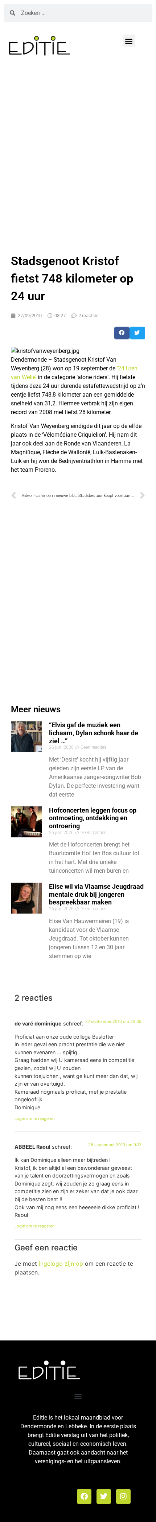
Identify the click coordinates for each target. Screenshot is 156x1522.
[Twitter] (104, 1496)
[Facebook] (84, 1496)
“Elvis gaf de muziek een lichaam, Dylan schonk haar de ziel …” (93, 732)
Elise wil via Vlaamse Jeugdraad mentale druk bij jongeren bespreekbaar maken (96, 894)
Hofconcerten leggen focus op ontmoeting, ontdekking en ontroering (92, 818)
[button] (129, 41)
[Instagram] (123, 1496)
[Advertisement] (78, 153)
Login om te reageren (34, 1118)
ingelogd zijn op (61, 1263)
